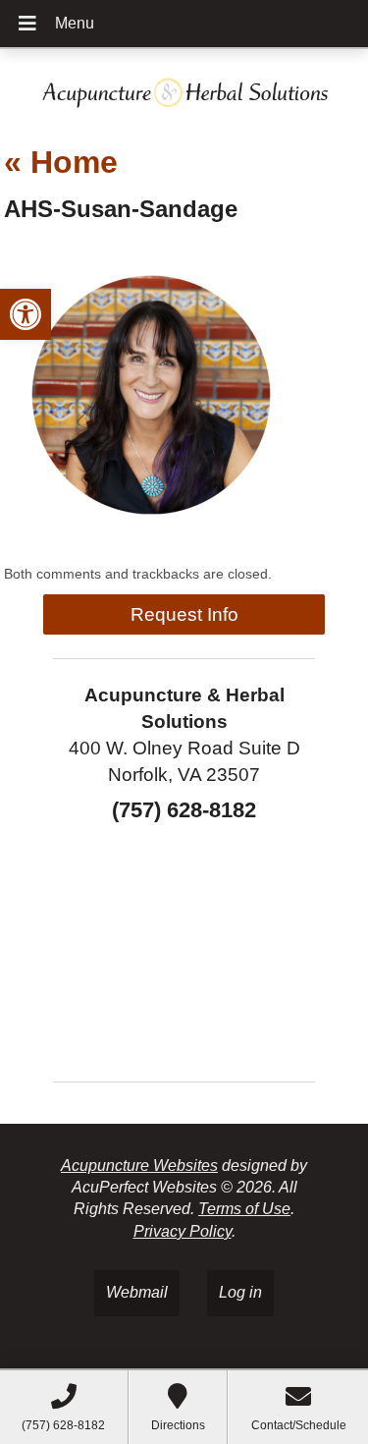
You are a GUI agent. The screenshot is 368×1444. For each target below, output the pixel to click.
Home (61, 162)
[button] (25, 314)
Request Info (184, 614)
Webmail (137, 1292)
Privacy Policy (182, 1231)
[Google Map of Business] (184, 945)
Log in (240, 1292)
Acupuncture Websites (139, 1165)
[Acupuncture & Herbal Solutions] (184, 89)
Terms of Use (244, 1208)
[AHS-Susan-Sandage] (151, 536)
